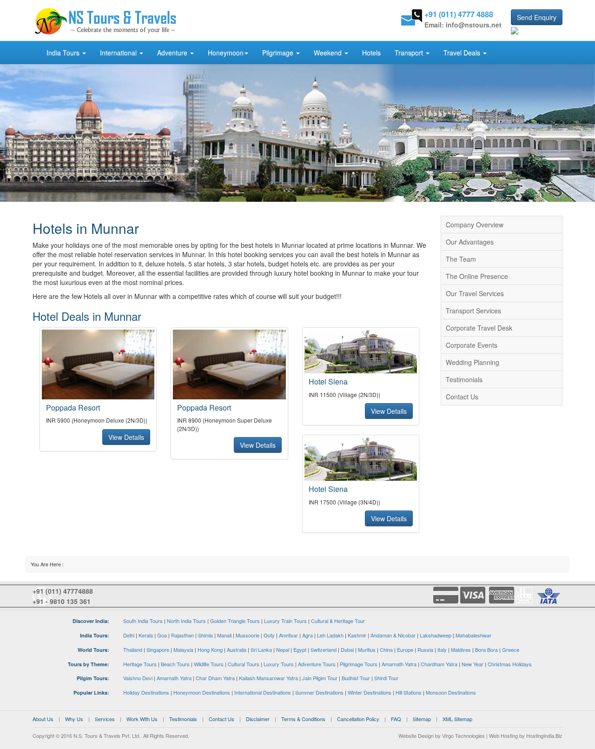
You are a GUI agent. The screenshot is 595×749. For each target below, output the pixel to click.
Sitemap (422, 718)
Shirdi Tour (386, 678)
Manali (224, 635)
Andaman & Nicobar (393, 635)
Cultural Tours (243, 664)
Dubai (347, 649)
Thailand (132, 649)
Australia (236, 649)
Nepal (282, 649)
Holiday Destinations (146, 692)
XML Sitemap (457, 718)
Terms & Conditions (303, 718)
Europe (405, 649)
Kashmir (357, 635)
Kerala (146, 635)
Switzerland (324, 649)
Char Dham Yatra (215, 678)
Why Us (74, 718)
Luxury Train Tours (285, 620)
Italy (442, 649)
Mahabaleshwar (473, 635)
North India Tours (186, 620)
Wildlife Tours (209, 664)
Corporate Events (471, 345)
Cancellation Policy (358, 718)
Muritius (367, 649)
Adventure (173, 52)
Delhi (128, 635)
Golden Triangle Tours (235, 620)
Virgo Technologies (463, 735)
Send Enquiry (536, 17)
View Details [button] (126, 437)
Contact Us (462, 396)
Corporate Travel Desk (479, 327)
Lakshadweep (435, 635)
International (119, 52)
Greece (510, 649)
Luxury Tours (279, 664)
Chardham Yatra (439, 664)
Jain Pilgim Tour (319, 678)
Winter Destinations (369, 692)
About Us (43, 718)
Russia (425, 649)
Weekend (329, 52)
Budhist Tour (356, 678)
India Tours (63, 52)
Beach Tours (175, 664)
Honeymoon (226, 52)
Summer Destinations (319, 692)
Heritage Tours (140, 664)
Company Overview (474, 224)
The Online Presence (477, 276)
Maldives (461, 649)
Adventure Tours (317, 664)
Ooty (269, 635)
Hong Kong (210, 649)
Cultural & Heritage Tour (338, 620)
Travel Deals (462, 52)
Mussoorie (247, 635)
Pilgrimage (278, 52)
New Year (472, 664)
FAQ (396, 718)
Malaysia (183, 649)
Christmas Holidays (510, 664)
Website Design (416, 735)
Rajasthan (182, 635)
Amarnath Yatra (399, 664)
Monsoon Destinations (451, 692)
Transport (410, 52)
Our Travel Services (475, 293)
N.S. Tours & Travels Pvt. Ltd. (106, 735)
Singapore (157, 649)
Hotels (371, 52)
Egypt (299, 649)
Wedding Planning (472, 362)
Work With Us (142, 718)
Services (105, 718)
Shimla (205, 635)
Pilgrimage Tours (358, 664)
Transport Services (473, 310)
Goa (162, 635)
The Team (461, 259)
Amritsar (288, 635)
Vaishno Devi (137, 678)
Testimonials (464, 379)
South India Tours (143, 620)
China (386, 649)
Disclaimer (258, 718)
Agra (307, 635)
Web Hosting (503, 735)
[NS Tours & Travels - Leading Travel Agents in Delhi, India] (106, 20)
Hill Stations (409, 692)
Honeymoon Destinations (201, 692)
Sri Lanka (261, 649)
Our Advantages (470, 241)
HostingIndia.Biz (544, 735)
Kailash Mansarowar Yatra (268, 678)
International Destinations (262, 692)
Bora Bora (486, 649)
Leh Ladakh (330, 635)
